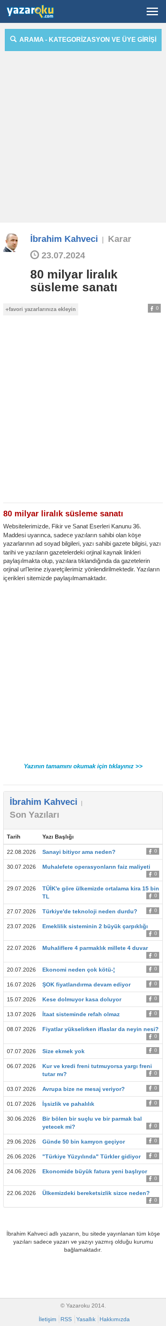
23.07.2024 (62, 255)
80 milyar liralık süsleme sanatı (74, 281)
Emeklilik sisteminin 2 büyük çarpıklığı (95, 926)
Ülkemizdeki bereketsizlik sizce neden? (96, 1193)
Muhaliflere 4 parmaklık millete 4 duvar (95, 948)
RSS (66, 1319)
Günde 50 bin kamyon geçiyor (83, 1141)
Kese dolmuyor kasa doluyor (81, 999)
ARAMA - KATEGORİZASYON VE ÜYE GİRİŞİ (86, 39)
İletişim (47, 1319)
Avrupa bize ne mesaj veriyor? (83, 1089)
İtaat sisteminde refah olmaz (81, 1014)
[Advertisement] (83, 140)
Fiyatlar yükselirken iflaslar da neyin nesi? (100, 1029)
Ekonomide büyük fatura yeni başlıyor (94, 1171)
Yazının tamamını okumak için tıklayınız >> (83, 766)
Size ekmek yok (63, 1051)
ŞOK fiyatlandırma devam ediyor (86, 984)
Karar (119, 239)
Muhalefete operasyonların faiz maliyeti (96, 867)
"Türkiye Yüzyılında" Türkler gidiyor (91, 1156)
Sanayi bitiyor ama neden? (79, 852)
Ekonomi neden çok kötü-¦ (78, 969)
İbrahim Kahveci (64, 239)
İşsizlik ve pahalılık (68, 1104)
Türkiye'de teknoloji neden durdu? (89, 911)
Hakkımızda (115, 1319)
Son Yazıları (34, 815)
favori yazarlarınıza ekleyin (42, 309)
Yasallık (85, 1319)
